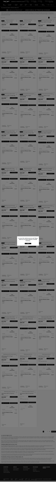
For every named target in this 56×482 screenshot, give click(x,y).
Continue (28, 243)
